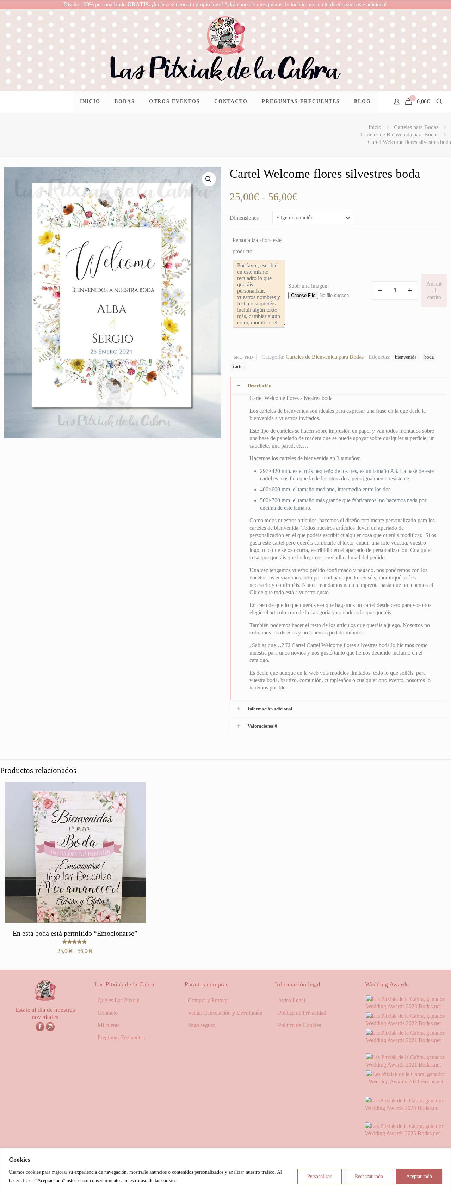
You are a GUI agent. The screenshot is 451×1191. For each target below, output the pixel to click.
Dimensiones (244, 218)
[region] (225, 1170)
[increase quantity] (410, 290)
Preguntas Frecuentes (121, 1037)
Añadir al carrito (434, 290)
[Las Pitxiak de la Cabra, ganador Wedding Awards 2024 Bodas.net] (406, 1108)
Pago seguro (201, 1025)
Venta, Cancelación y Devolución (225, 1013)
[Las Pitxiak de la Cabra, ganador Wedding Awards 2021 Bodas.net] (406, 1040)
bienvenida (405, 357)
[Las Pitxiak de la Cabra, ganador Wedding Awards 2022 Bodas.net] (406, 1023)
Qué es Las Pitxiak (119, 1000)
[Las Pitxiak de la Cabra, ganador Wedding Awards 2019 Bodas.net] (406, 1081)
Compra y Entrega (208, 1000)
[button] (209, 179)
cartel (238, 366)
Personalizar (319, 1176)
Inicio (375, 127)
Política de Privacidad (302, 1013)
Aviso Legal (291, 1000)
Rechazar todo (369, 1176)
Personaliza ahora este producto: (257, 245)
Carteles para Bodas (416, 127)
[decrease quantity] (380, 290)
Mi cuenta (109, 1025)
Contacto (108, 1013)
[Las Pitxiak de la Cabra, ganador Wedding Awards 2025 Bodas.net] (406, 1133)
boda (429, 357)
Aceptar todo (419, 1176)
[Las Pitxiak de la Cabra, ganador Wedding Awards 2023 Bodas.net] (406, 1006)
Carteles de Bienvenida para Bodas (399, 135)
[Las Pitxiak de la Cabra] (225, 50)
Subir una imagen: (308, 286)
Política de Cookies (299, 1025)
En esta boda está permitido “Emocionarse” (75, 933)
